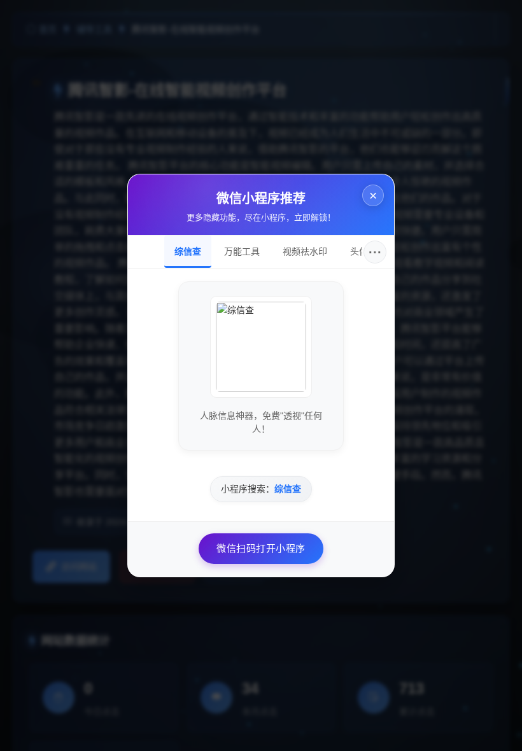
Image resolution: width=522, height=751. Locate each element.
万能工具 (242, 251)
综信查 (187, 251)
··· (375, 252)
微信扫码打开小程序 (261, 548)
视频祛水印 (305, 251)
